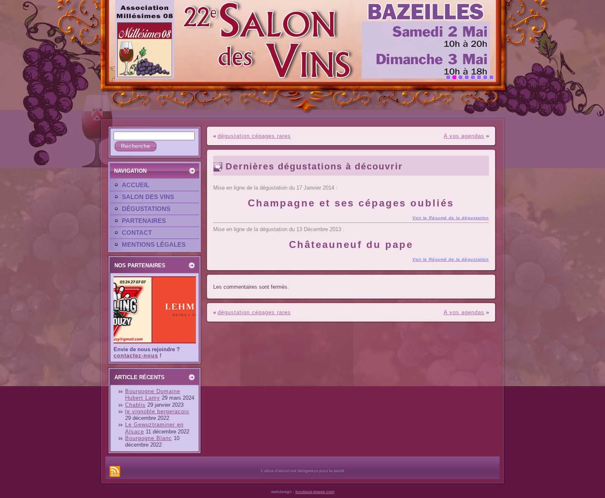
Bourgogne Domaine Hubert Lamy (152, 394)
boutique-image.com (315, 491)
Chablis (135, 405)
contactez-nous (136, 355)
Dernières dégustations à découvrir (314, 166)
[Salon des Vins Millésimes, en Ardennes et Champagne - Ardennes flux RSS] (114, 471)
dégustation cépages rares (254, 136)
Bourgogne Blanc (148, 438)
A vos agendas (464, 136)
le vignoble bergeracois (157, 411)
